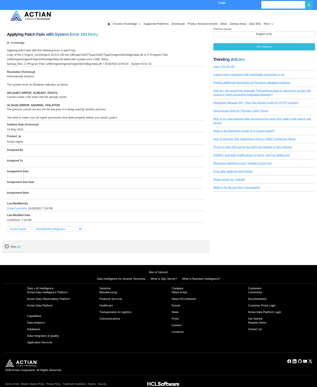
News (175, 312)
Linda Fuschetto (17, 208)
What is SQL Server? (164, 278)
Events (176, 305)
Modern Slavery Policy (32, 384)
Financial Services (110, 298)
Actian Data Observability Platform (48, 298)
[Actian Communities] (31, 15)
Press (175, 318)
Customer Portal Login (262, 305)
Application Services (39, 342)
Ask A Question (264, 46)
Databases (33, 329)
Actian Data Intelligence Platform (47, 292)
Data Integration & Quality (43, 335)
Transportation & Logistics (115, 312)
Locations (178, 331)
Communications (109, 318)
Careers (177, 325)
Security (102, 384)
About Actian (179, 292)
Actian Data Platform (40, 305)
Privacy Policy (53, 384)
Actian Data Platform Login (264, 312)
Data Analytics (36, 322)
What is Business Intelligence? (201, 278)
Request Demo (257, 322)
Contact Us (255, 329)
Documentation (257, 298)
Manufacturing (108, 292)
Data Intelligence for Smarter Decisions (121, 278)
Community (255, 292)
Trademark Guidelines (74, 384)
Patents (92, 384)
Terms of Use (12, 384)
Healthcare (106, 305)
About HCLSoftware (184, 298)
